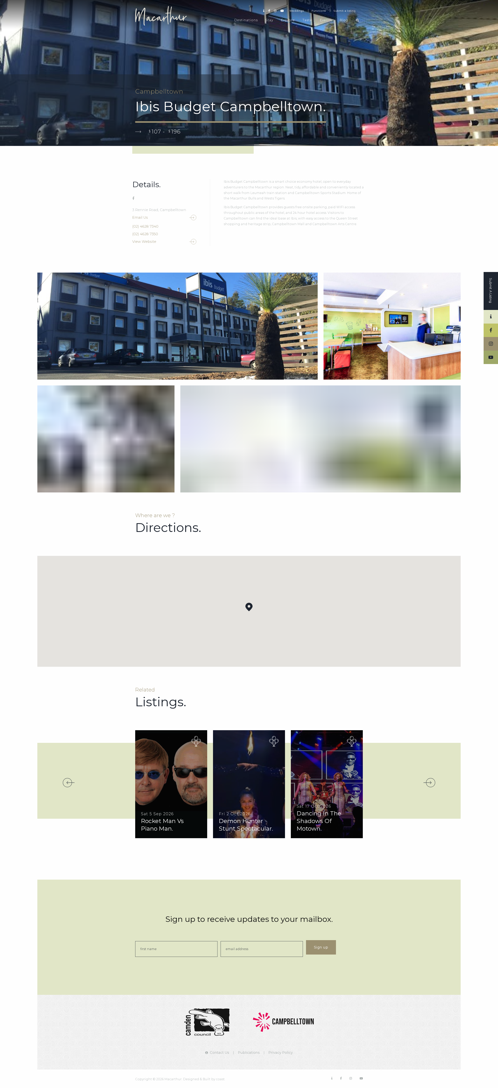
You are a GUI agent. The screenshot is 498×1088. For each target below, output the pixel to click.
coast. (220, 1079)
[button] (249, 607)
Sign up (321, 947)
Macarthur (164, 15)
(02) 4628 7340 (145, 226)
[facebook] (133, 198)
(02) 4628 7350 (145, 234)
